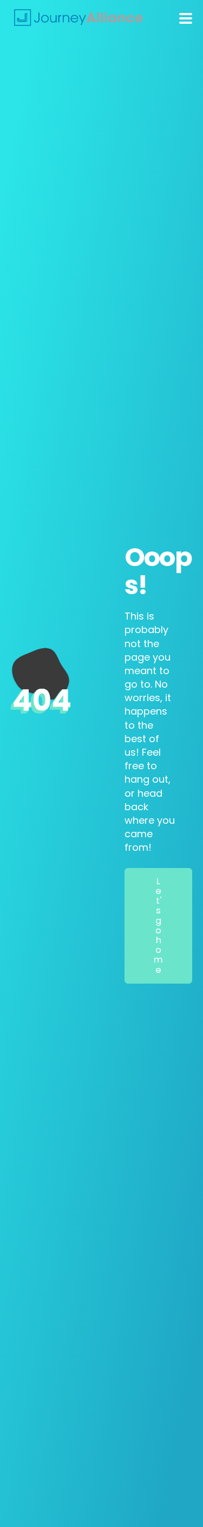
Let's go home (158, 925)
